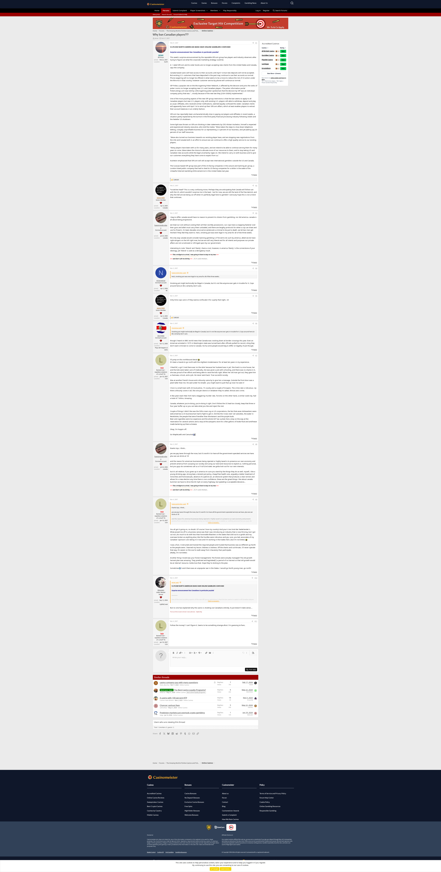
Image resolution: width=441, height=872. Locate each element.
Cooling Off (160, 852)
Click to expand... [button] (213, 523)
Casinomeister (228, 785)
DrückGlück (266, 68)
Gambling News (250, 3)
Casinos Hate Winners (167, 700)
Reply (255, 175)
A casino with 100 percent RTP (173, 697)
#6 (256, 323)
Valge (161, 715)
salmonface (163, 708)
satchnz (250, 707)
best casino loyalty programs (196, 692)
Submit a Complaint (229, 815)
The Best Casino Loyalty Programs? (190, 690)
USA (166, 379)
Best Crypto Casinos (155, 806)
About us (225, 793)
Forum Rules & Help (180, 14)
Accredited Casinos (154, 793)
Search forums (167, 14)
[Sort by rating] (285, 48)
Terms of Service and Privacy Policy (273, 793)
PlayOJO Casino (267, 60)
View (283, 51)
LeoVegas (265, 64)
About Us (264, 3)
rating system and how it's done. (274, 78)
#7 (256, 356)
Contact (225, 802)
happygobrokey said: (179, 273)
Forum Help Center (267, 798)
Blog (223, 806)
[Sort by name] (268, 48)
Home (156, 10)
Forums (224, 3)
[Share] (253, 43)
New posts (156, 14)
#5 (256, 296)
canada (165, 238)
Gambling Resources (181, 852)
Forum (224, 798)
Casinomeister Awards (230, 811)
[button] (207, 10)
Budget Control (151, 852)
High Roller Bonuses (192, 811)
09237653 (249, 692)
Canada (165, 208)
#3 (256, 213)
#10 (256, 578)
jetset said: (175, 582)
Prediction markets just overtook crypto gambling (182, 712)
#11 (256, 621)
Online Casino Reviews (155, 798)
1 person (176, 179)
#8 (256, 444)
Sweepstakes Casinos (155, 802)
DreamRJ (250, 700)
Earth (166, 62)
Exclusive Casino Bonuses (194, 802)
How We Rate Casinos (230, 819)
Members (214, 10)
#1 (256, 43)
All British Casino (268, 51)
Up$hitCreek (164, 604)
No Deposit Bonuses (192, 798)
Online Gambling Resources (270, 806)
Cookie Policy (265, 802)
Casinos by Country (154, 811)
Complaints (236, 3)
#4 (256, 268)
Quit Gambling (169, 852)
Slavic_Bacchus (164, 685)
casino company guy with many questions (179, 682)
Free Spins (188, 806)
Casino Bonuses (190, 793)
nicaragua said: (177, 328)
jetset (156, 38)
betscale (250, 715)
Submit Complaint (180, 10)
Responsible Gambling (268, 811)
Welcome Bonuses (191, 815)
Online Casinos (184, 685)
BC (167, 291)
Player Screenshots (197, 10)
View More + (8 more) (274, 73)
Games (204, 3)
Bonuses (214, 3)
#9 (256, 499)
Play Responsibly (229, 10)
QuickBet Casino (268, 55)
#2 (256, 186)
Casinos (194, 3)
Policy (262, 785)
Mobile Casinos (153, 815)
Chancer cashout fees (170, 705)
